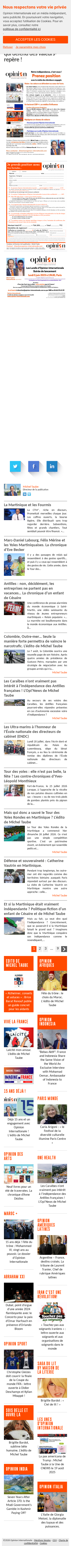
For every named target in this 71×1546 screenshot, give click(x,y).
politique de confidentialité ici (22, 29)
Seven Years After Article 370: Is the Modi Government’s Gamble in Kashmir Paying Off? (19, 1505)
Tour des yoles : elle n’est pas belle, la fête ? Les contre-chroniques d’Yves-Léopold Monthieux (35, 776)
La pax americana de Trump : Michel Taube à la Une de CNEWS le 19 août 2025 (52, 1464)
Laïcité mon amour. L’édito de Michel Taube (19, 1054)
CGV (55, 1540)
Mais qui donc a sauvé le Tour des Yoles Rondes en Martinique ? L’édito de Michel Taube (34, 817)
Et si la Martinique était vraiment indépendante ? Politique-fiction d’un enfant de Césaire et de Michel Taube (35, 909)
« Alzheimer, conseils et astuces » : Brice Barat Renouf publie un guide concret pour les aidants (18, 1001)
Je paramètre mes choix (31, 47)
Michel (30, 486)
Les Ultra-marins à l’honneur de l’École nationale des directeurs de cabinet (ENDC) (32, 732)
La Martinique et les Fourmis (27, 505)
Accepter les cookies (35, 39)
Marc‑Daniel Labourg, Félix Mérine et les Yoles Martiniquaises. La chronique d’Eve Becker (35, 545)
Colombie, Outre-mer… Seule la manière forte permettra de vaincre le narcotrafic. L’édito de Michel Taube (35, 641)
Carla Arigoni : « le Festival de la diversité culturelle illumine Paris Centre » (52, 1135)
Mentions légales (42, 1540)
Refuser (8, 47)
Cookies (43, 1543)
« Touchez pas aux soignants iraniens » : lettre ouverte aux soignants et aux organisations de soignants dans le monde (52, 1337)
